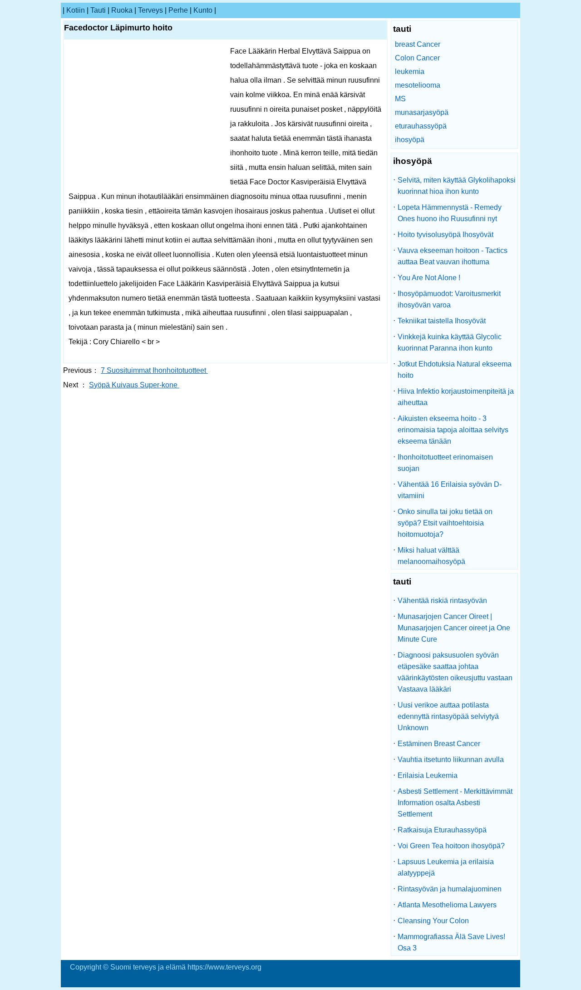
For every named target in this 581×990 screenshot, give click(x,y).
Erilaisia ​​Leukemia (428, 775)
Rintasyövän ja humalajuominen (450, 889)
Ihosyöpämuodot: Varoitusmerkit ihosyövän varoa (449, 299)
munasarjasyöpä (421, 112)
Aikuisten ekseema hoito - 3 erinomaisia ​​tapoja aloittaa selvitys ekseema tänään (453, 430)
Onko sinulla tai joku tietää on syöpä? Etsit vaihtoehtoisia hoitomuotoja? (445, 523)
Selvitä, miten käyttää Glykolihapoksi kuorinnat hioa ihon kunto (457, 185)
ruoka (122, 10)
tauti (98, 10)
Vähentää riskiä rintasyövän (442, 600)
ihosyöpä (409, 140)
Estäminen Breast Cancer (439, 743)
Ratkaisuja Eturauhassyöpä (442, 830)
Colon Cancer (417, 58)
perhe (178, 10)
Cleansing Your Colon (433, 921)
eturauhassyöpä (421, 126)
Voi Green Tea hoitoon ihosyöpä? (451, 846)
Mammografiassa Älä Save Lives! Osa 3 (451, 942)
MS (400, 99)
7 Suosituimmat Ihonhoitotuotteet (154, 370)
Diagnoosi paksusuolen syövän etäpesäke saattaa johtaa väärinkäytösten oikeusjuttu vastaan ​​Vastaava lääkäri (456, 672)
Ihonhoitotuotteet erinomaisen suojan (445, 462)
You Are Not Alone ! (429, 278)
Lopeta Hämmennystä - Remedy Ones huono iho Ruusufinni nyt (450, 213)
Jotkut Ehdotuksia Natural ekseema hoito (455, 369)
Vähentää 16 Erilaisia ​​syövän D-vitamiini (450, 490)
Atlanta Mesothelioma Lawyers (447, 905)
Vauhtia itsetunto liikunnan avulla (451, 759)
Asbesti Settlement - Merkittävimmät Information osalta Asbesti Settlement (455, 802)
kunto (202, 10)
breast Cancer (417, 44)
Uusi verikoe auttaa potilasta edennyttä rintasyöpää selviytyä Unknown (448, 716)
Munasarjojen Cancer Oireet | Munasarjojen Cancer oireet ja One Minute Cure (454, 628)
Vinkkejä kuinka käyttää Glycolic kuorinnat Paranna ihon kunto (450, 342)
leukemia (409, 71)
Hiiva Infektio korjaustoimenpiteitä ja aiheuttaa (456, 396)
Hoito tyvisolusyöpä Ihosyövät (445, 234)
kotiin (75, 10)
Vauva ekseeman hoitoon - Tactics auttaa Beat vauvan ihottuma (452, 256)
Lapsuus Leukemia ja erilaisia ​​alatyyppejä (447, 867)
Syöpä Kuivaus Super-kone (134, 385)
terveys (150, 10)
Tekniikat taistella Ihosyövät (442, 321)
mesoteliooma (417, 85)
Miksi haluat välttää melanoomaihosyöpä (431, 555)
